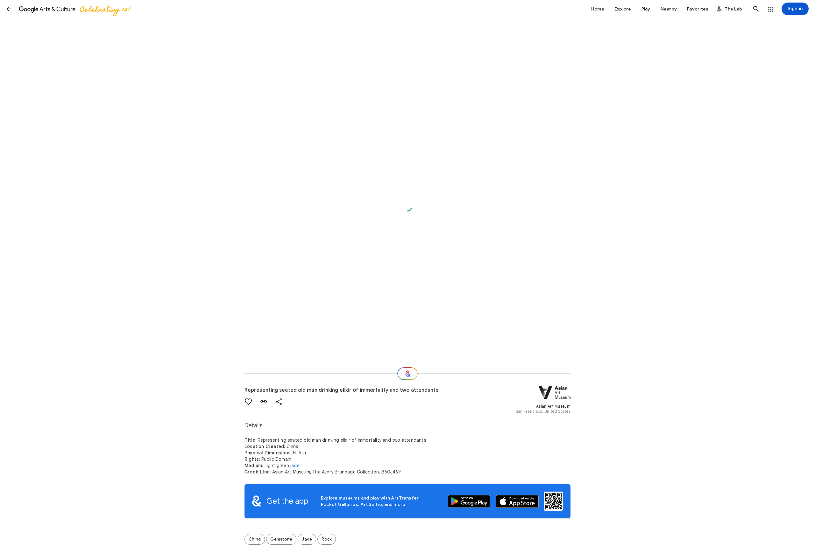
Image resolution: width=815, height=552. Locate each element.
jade (295, 465)
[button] (9, 9)
